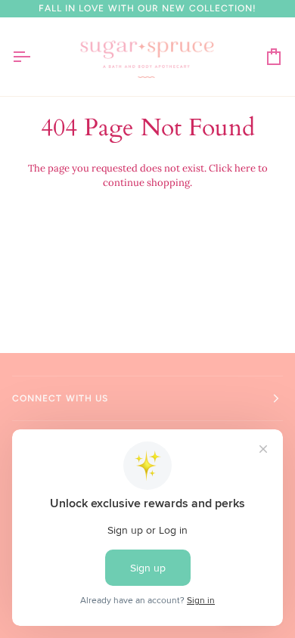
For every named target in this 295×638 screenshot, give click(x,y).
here (245, 168)
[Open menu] (34, 56)
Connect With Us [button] (60, 398)
